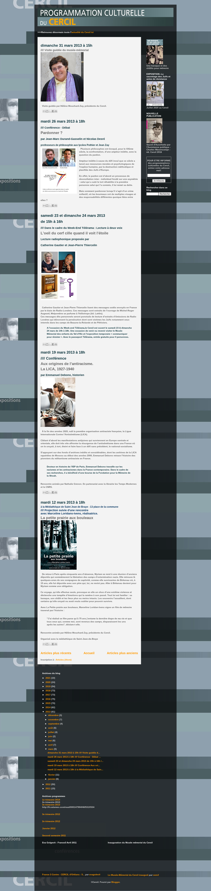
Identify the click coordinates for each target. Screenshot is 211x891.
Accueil (89, 653)
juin (50, 736)
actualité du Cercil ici (82, 32)
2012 (48, 784)
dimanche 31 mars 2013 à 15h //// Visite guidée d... (74, 752)
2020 (48, 682)
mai (50, 740)
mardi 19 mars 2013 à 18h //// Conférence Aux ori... (74, 765)
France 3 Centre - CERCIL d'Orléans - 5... (63, 874)
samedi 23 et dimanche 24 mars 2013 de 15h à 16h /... (75, 761)
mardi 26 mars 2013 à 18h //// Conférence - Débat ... (74, 757)
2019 (48, 686)
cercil (156, 875)
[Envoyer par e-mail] (44, 111)
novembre (53, 719)
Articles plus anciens (122, 653)
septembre (54, 723)
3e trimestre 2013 (51, 804)
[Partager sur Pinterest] (55, 111)
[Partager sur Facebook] (53, 111)
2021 (48, 678)
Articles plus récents (56, 653)
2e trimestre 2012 (51, 821)
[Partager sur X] (50, 111)
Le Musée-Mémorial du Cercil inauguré (128, 875)
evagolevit (94, 874)
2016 (48, 699)
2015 (48, 703)
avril (50, 745)
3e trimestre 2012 (51, 814)
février (51, 774)
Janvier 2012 (48, 828)
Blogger (115, 882)
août (51, 728)
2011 (48, 788)
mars (51, 749)
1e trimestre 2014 (51, 799)
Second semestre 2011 (54, 835)
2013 (48, 711)
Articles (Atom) (64, 659)
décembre (53, 715)
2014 (48, 707)
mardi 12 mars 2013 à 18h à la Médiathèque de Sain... (75, 769)
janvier (52, 779)
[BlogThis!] (47, 111)
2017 (48, 694)
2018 (48, 690)
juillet (51, 732)
